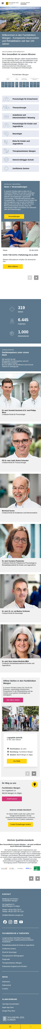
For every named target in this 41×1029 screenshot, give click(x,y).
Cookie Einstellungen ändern (20, 824)
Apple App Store (8, 1007)
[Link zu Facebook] (5, 922)
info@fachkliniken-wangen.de (12, 915)
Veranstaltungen (14, 216)
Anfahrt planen (12, 799)
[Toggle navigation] (2, 3)
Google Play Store (8, 1011)
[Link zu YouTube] (21, 922)
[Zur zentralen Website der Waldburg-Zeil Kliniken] (20, 1019)
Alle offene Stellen (13, 700)
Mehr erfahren (13, 266)
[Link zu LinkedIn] (16, 922)
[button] (36, 277)
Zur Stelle (16, 761)
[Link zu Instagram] (10, 922)
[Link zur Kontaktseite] (10, 1026)
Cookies (5, 989)
